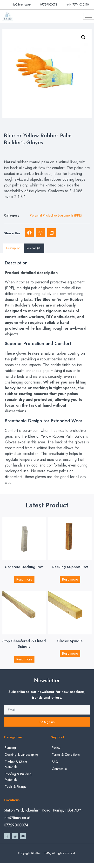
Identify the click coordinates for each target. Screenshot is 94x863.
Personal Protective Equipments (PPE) (56, 215)
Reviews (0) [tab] (33, 248)
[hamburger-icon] (88, 16)
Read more (24, 579)
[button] (83, 37)
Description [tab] (13, 248)
